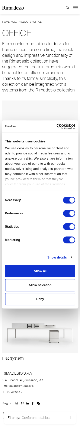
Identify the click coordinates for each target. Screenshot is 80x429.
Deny (40, 299)
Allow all (40, 271)
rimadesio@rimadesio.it (18, 386)
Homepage (9, 22)
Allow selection (40, 285)
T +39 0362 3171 (13, 392)
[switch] (69, 213)
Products (24, 22)
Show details (57, 257)
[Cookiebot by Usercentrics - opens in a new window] (57, 126)
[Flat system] (40, 327)
